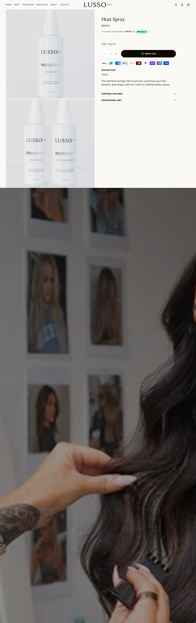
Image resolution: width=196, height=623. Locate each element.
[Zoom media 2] (50, 143)
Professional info (111, 100)
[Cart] (188, 5)
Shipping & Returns (112, 93)
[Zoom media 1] (50, 53)
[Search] (176, 5)
